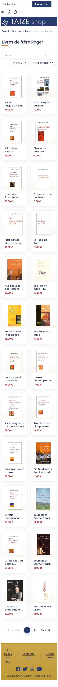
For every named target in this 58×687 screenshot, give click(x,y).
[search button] (45, 55)
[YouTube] (39, 669)
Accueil (5, 31)
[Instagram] (32, 669)
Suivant (45, 630)
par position (42, 62)
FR (2, 12)
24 (18, 62)
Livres (28, 31)
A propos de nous (8, 656)
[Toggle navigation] (20, 12)
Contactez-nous (28, 655)
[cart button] (15, 12)
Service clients (50, 655)
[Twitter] (25, 669)
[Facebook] (18, 669)
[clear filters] (52, 55)
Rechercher (42, 4)
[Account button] (9, 12)
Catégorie (17, 31)
